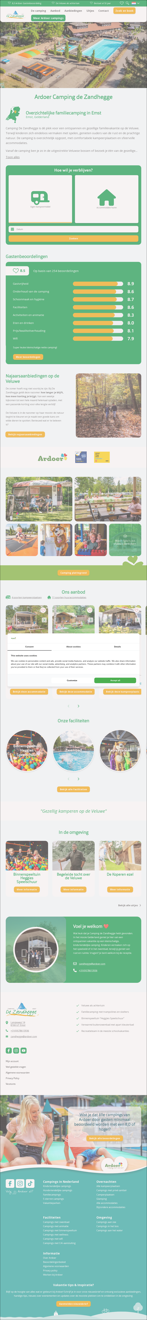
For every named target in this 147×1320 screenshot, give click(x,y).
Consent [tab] (29, 647)
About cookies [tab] (73, 647)
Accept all (115, 680)
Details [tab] (117, 647)
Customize (72, 680)
